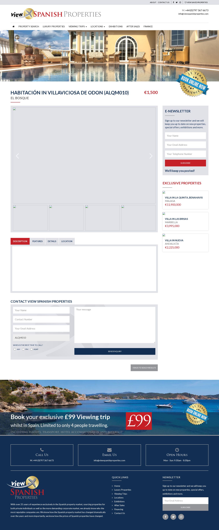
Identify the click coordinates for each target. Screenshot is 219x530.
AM (18, 349)
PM (26, 349)
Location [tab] (66, 241)
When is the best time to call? (28, 345)
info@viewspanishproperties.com (193, 14)
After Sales (133, 26)
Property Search (28, 26)
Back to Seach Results (144, 367)
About (153, 2)
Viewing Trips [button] (77, 26)
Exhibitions (116, 26)
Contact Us (163, 2)
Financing (118, 509)
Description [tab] (20, 241)
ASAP (36, 349)
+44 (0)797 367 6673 (196, 10)
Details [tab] (52, 241)
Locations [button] (97, 26)
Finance (148, 26)
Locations (118, 497)
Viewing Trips (120, 493)
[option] (109, 55)
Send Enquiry (115, 351)
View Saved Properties (197, 2)
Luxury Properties (54, 26)
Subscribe (185, 163)
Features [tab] (37, 241)
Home (117, 486)
